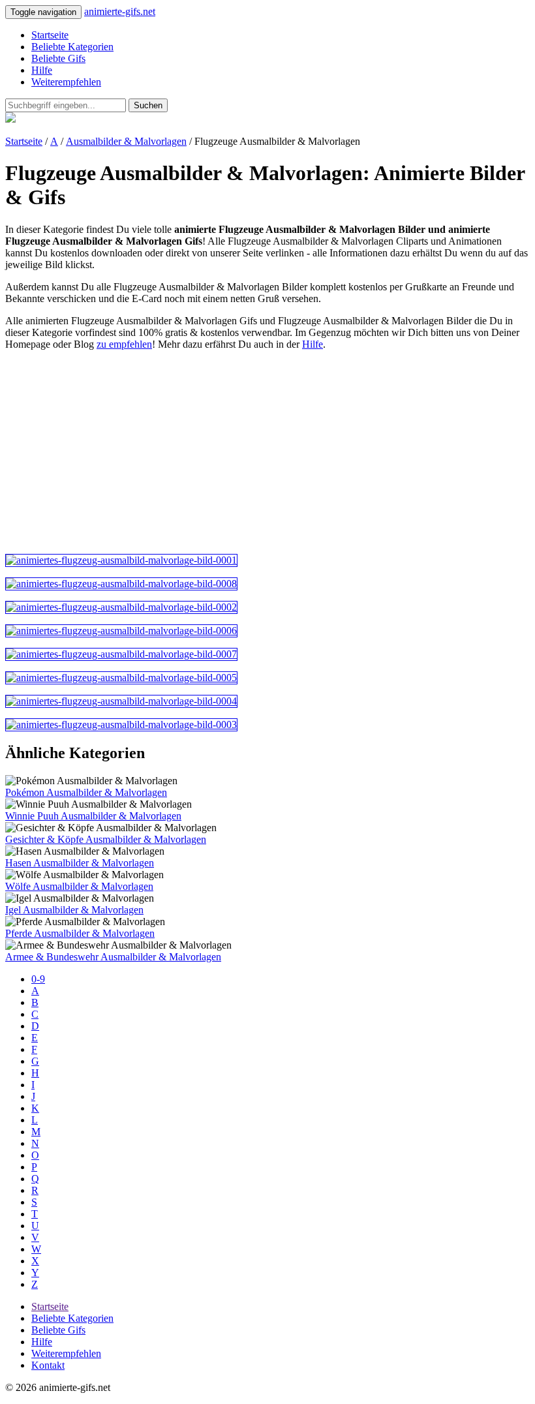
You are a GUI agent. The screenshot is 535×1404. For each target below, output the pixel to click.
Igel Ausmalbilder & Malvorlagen (74, 909)
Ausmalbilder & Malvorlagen (126, 141)
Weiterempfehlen (66, 81)
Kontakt (48, 1365)
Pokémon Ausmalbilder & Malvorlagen (86, 792)
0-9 (38, 978)
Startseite (50, 34)
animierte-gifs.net (119, 11)
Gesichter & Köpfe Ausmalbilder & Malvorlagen (105, 839)
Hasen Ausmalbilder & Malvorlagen (79, 862)
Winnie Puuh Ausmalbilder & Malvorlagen (93, 815)
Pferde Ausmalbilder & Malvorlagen (80, 933)
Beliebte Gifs (58, 58)
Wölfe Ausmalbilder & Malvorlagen (79, 886)
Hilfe (41, 70)
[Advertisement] (267, 452)
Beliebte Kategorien (72, 46)
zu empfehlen (124, 344)
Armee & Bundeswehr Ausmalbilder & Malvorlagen (113, 956)
